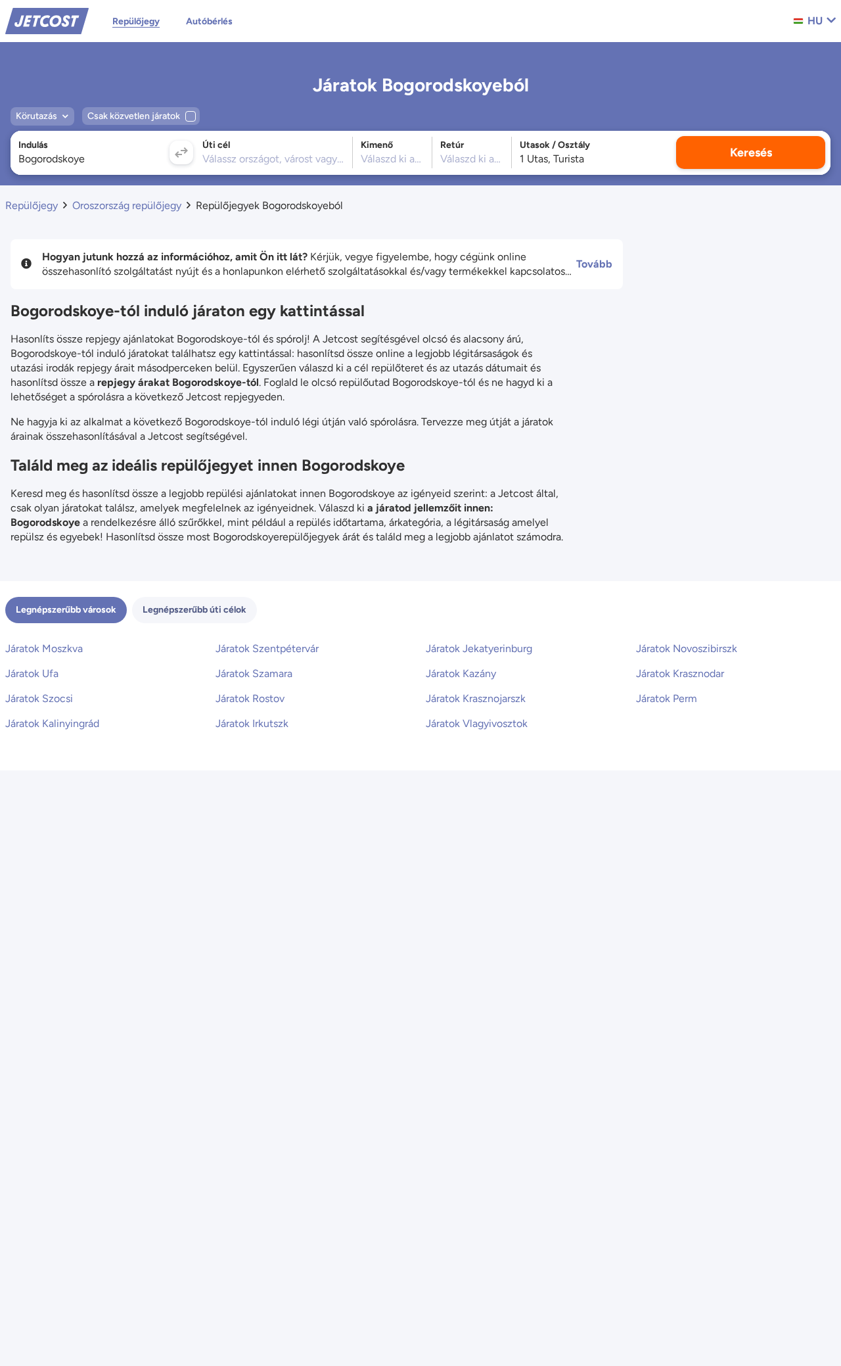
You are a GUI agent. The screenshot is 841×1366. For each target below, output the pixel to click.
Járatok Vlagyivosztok (477, 723)
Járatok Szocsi (39, 698)
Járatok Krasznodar (680, 673)
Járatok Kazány (461, 673)
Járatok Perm (666, 698)
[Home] (47, 20)
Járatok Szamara (254, 673)
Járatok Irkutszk (252, 723)
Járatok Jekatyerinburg (479, 648)
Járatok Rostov (250, 698)
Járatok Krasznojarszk (476, 698)
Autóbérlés (209, 21)
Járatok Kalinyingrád (52, 723)
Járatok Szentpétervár (267, 648)
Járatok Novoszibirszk (686, 648)
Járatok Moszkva (44, 648)
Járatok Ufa (31, 673)
